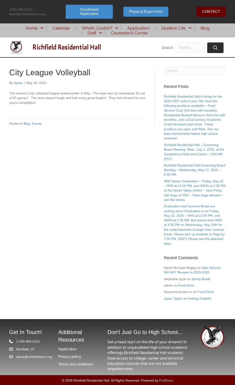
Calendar (61, 28)
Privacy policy (69, 357)
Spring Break (200, 279)
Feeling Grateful (199, 298)
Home (32, 28)
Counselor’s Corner (129, 33)
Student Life (173, 28)
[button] (42, 28)
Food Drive (186, 285)
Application (138, 28)
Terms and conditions (75, 364)
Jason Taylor (173, 298)
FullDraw (166, 380)
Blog (205, 28)
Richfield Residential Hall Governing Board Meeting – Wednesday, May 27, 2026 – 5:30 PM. (194, 170)
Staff (91, 33)
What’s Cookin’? (97, 28)
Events (37, 123)
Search (167, 48)
